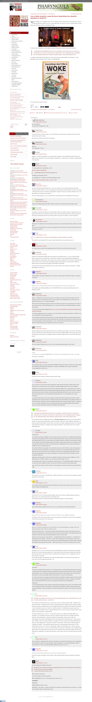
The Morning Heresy (14, 237)
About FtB (4, 1)
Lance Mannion (13, 256)
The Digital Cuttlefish (16, 84)
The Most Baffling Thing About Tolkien (17, 107)
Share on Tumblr (42, 107)
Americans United (14, 246)
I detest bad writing (14, 150)
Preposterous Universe (15, 284)
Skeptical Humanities (14, 263)
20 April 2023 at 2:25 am (41, 382)
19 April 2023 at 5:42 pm (41, 328)
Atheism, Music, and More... (17, 41)
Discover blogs (13, 275)
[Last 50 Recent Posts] (13, 92)
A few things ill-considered (15, 304)
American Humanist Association (16, 222)
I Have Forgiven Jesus (16, 55)
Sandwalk (12, 234)
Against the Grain (15, 37)
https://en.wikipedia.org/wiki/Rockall (39, 170)
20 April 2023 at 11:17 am (41, 483)
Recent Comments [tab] (19, 133)
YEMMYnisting (15, 86)
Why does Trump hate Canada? (16, 99)
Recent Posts (25, 1)
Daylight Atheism (15, 46)
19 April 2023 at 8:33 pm (41, 350)
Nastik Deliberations (16, 66)
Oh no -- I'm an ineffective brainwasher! (18, 146)
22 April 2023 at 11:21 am (41, 663)
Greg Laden (12, 317)
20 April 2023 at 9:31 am (41, 473)
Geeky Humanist (15, 54)
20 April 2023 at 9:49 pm (41, 548)
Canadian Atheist (13, 225)
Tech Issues (15, 1)
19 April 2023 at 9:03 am (41, 144)
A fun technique (13, 102)
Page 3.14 (12, 320)
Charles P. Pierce (13, 249)
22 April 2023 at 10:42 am (41, 596)
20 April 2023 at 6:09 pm (41, 525)
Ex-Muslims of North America (16, 228)
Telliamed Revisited (14, 295)
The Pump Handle (14, 327)
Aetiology (12, 307)
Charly (17, 108)
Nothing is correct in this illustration (18, 138)
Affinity (13, 36)
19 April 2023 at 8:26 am (41, 132)
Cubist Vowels (14, 44)
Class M (11, 309)
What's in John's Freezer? (15, 298)
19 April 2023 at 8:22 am (41, 122)
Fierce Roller (14, 49)
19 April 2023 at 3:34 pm (41, 254)
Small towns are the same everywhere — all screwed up (43, 13)
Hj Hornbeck (23, 111)
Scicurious (12, 288)
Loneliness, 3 (12, 110)
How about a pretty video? (15, 94)
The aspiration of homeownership (17, 96)
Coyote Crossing (13, 274)
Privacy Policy (9, 1)
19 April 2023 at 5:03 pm (41, 295)
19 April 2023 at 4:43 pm (41, 273)
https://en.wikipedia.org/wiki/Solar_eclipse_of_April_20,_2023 (44, 180)
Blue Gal (12, 247)
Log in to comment (73, 112)
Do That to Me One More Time (16, 104)
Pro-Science (14, 75)
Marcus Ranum (18, 103)
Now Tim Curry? (13, 143)
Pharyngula (14, 71)
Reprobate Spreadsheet (16, 78)
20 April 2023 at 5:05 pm (41, 512)
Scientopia (12, 292)
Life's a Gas (14, 62)
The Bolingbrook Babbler (17, 83)
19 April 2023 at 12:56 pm (41, 221)
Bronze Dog (38, 184)
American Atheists (14, 221)
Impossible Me (15, 57)
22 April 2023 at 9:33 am (41, 565)
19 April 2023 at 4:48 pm (41, 283)
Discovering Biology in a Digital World (18, 314)
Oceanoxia (14, 68)
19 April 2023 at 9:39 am (41, 165)
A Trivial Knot (14, 34)
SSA (11, 235)
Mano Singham (15, 63)
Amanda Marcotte (14, 244)
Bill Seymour (14, 42)
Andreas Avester (15, 39)
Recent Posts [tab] (12, 133)
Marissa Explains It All (16, 65)
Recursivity (14, 76)
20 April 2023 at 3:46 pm (41, 492)
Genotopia (12, 278)
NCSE (11, 281)
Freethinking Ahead (16, 50)
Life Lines (12, 319)
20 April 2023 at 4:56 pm (41, 504)
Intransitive (14, 58)
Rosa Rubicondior (13, 232)
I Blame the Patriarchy (14, 253)
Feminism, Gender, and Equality (51, 112)
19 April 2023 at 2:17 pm (41, 235)
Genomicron (12, 277)
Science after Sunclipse (15, 289)
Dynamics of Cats (13, 316)
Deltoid (11, 311)
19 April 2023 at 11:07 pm (41, 374)
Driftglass (12, 250)
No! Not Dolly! (13, 156)
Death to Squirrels (15, 47)
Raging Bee (12, 202)
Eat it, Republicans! (14, 148)
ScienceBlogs (13, 291)
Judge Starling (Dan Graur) (15, 279)
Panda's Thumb (13, 282)
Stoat (11, 324)
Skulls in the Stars (14, 294)
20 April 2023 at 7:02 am (41, 432)
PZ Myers (19, 95)
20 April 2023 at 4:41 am (41, 410)
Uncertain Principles (14, 329)
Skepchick (12, 335)
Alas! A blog (12, 243)
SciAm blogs (12, 287)
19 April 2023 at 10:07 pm (41, 362)
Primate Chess (15, 73)
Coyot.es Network (13, 272)
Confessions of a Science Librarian (17, 310)
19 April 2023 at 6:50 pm (41, 342)
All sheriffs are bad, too (76, 13)
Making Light (12, 257)
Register (12, 126)
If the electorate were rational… (17, 152)
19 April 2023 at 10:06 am (41, 186)
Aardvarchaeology (14, 306)
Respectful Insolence (14, 321)
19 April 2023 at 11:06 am (41, 209)
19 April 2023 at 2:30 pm (41, 246)
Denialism (12, 313)
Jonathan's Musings (16, 60)
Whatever (12, 266)
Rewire (11, 259)
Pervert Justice (15, 70)
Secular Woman (13, 262)
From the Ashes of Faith (16, 52)
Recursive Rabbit (13, 180)
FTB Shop (20, 1)
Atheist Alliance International (16, 224)
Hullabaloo (12, 252)
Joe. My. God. (13, 254)
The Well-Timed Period (15, 297)
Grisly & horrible (13, 154)
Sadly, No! (12, 260)
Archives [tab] (25, 133)
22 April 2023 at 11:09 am (41, 650)
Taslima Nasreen (15, 81)
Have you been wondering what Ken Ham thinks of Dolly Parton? (18, 172)
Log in (11, 127)
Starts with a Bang (14, 323)
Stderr (13, 79)
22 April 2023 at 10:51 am (41, 639)
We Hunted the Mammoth (15, 264)
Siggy (19, 97)
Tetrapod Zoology (13, 326)
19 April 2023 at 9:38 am (41, 154)
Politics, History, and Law (62, 112)
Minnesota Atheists (14, 231)
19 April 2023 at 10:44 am (41, 201)
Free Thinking (13, 230)
